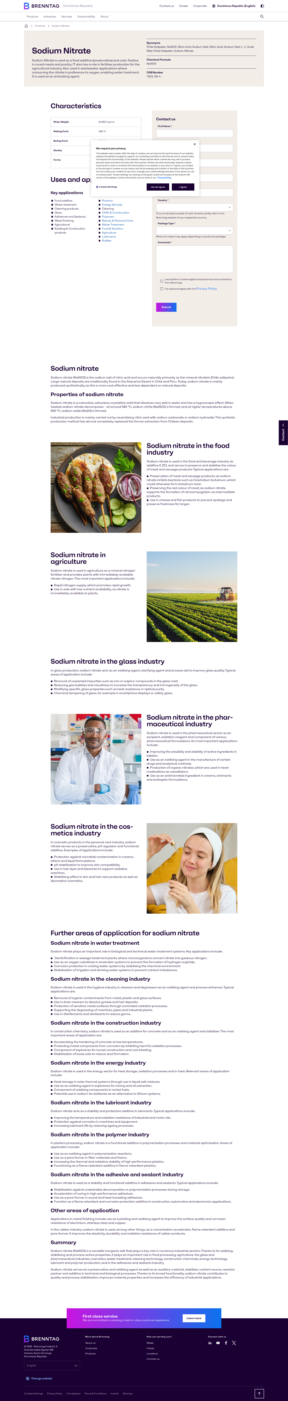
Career (183, 5)
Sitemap (127, 1393)
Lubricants (109, 236)
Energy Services (112, 204)
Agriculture (109, 232)
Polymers (108, 216)
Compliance (73, 1393)
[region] (145, 168)
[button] (283, 425)
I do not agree (158, 187)
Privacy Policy (54, 1393)
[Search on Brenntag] (262, 16)
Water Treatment (113, 224)
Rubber (106, 240)
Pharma (107, 200)
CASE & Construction (115, 212)
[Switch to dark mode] (262, 6)
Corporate (200, 5)
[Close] (194, 144)
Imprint (114, 1393)
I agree (183, 187)
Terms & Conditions (95, 1393)
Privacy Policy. (164, 177)
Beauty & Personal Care (117, 220)
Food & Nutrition (112, 228)
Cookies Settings (108, 187)
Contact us (167, 5)
